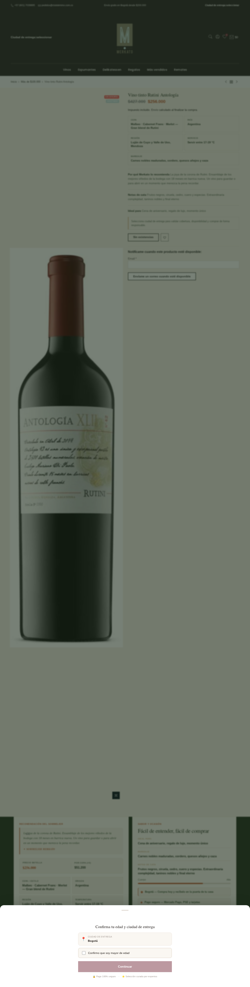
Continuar (125, 966)
